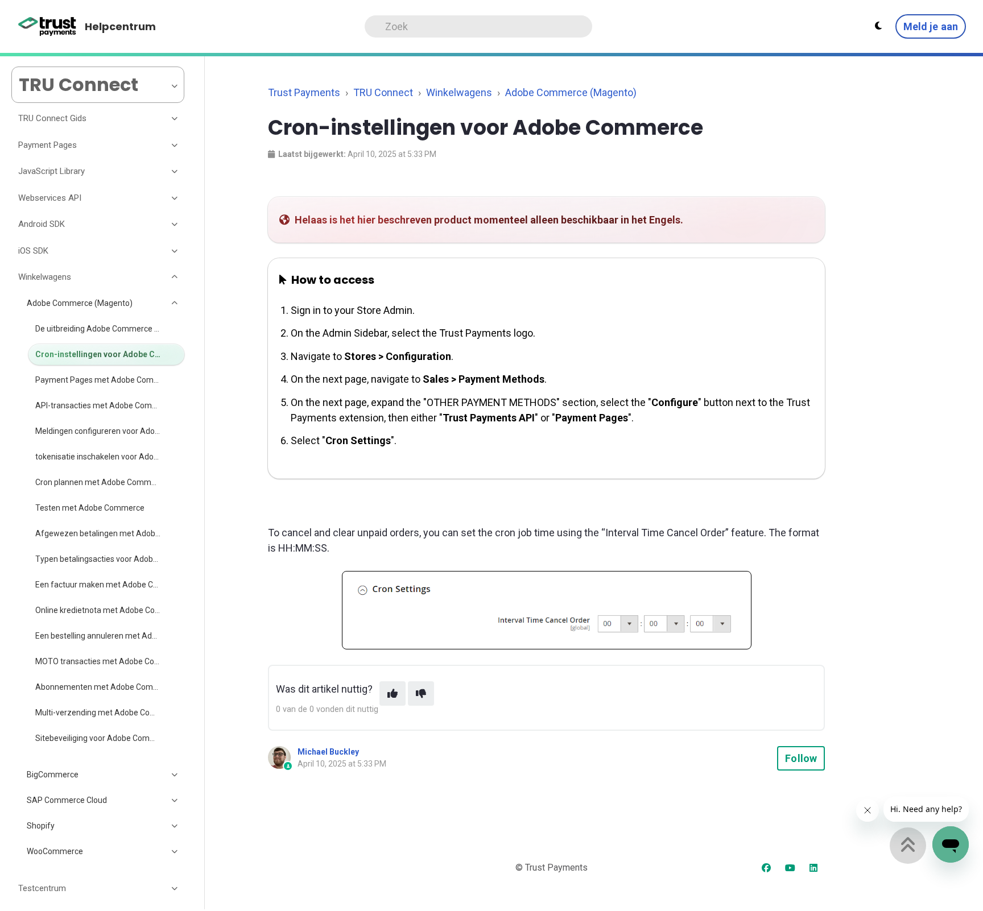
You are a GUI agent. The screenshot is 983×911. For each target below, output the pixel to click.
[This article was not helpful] (421, 693)
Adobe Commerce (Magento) (571, 92)
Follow (801, 758)
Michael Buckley (328, 751)
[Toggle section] (175, 119)
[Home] (47, 26)
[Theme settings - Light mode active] (878, 26)
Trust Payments (304, 92)
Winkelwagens (459, 92)
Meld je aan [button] (930, 26)
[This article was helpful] (392, 693)
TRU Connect (383, 92)
